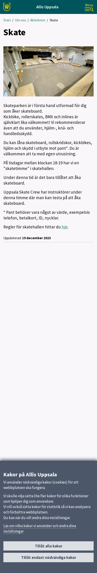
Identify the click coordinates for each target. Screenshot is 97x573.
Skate (54, 20)
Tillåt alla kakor (48, 545)
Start (7, 20)
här (64, 227)
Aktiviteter (37, 20)
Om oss (20, 20)
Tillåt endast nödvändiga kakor (48, 557)
